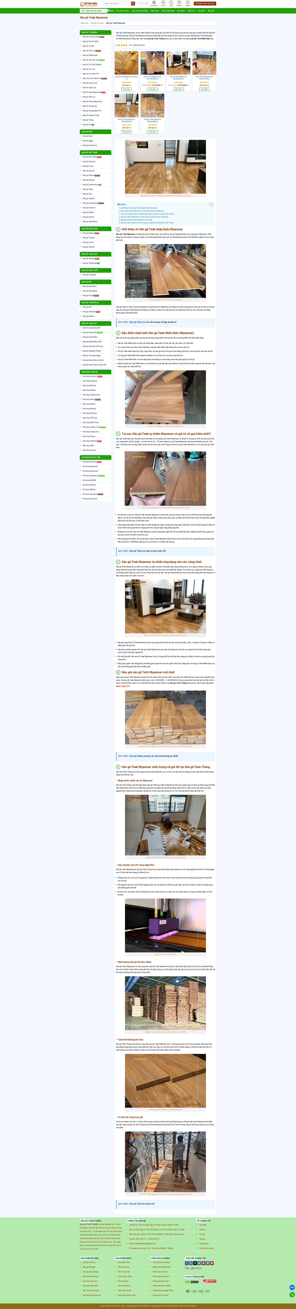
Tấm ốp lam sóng (125, 1276)
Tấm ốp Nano (123, 1281)
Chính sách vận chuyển (162, 1286)
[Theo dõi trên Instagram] (191, 1263)
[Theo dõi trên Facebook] (187, 1263)
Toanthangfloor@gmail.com (145, 1243)
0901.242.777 (141, 1239)
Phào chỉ (191, 11)
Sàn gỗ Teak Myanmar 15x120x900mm (152, 78)
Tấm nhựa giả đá (124, 1290)
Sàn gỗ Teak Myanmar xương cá (126, 78)
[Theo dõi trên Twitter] (199, 1263)
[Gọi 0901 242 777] (292, 1294)
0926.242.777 (154, 1239)
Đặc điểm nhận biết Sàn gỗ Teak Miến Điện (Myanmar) (142, 211)
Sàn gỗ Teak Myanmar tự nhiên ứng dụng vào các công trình (144, 217)
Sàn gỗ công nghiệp (140, 11)
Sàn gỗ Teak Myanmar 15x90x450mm (152, 120)
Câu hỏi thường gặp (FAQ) (163, 1290)
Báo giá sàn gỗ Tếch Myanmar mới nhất (136, 220)
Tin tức (202, 1234)
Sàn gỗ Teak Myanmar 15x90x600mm (126, 120)
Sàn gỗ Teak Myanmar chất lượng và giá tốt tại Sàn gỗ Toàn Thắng (147, 223)
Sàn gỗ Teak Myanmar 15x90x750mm (204, 78)
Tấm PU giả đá (124, 1272)
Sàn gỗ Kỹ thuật (168, 11)
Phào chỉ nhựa (123, 1267)
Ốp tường (181, 11)
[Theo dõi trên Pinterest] (203, 1263)
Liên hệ (202, 1230)
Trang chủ (84, 23)
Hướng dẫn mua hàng (161, 1262)
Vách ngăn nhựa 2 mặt (127, 1295)
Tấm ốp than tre (124, 1286)
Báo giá (211, 11)
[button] (94, 11)
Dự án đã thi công (206, 1248)
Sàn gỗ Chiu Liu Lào (139, 322)
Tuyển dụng (203, 1243)
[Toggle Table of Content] (210, 204)
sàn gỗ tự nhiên (196, 33)
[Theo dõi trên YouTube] (212, 1263)
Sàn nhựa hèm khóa (90, 1286)
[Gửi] (133, 4)
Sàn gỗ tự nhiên (122, 11)
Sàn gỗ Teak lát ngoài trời (141, 1203)
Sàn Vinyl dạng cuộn (91, 1290)
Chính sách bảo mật (160, 1281)
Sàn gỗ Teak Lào (137, 551)
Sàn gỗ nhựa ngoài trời (92, 1295)
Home (112, 11)
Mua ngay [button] (152, 89)
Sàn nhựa (155, 11)
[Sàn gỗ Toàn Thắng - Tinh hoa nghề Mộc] (90, 4)
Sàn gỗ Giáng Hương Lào (141, 756)
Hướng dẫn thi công (160, 1295)
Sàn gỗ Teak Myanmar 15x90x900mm (178, 78)
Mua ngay (126, 89)
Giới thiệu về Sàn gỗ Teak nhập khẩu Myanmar (139, 208)
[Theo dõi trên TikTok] (195, 1263)
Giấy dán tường (124, 1262)
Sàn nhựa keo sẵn (90, 1281)
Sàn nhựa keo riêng (90, 1276)
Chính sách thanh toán (161, 1267)
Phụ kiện (201, 11)
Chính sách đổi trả (160, 1272)
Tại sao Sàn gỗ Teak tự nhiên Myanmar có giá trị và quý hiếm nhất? (147, 214)
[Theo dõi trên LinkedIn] (208, 1263)
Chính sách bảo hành (161, 1276)
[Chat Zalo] (292, 1287)
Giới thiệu (203, 1225)
